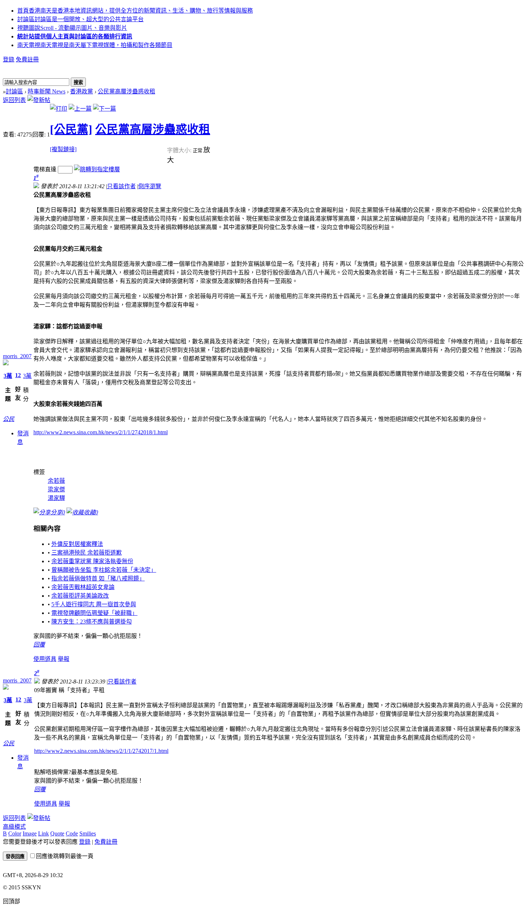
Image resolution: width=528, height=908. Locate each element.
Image (30, 833)
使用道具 (44, 659)
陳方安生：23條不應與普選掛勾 (91, 622)
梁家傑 (56, 489)
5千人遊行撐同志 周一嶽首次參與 (93, 604)
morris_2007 (17, 356)
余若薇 (56, 481)
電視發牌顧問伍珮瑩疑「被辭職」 (94, 613)
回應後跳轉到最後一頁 (64, 856)
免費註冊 (27, 59)
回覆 (39, 644)
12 (18, 375)
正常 (198, 150)
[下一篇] (104, 109)
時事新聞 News (46, 91)
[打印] (58, 109)
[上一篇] (80, 109)
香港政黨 (81, 91)
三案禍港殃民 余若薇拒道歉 (86, 553)
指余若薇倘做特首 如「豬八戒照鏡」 (98, 578)
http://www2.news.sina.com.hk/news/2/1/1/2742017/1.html (101, 751)
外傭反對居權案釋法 (77, 544)
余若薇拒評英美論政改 (80, 596)
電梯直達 (44, 169)
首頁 (135, 11)
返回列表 (14, 100)
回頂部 (11, 901)
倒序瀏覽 (149, 186)
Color (14, 833)
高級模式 (14, 827)
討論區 (80, 19)
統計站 (74, 36)
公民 (8, 419)
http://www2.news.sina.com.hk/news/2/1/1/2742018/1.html (100, 432)
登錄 (8, 59)
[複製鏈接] (63, 149)
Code (72, 833)
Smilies (87, 833)
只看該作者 (121, 186)
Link (43, 833)
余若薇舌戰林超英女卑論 (83, 587)
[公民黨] (71, 129)
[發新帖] (38, 100)
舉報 (63, 659)
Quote (57, 833)
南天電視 (94, 45)
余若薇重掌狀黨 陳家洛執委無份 (92, 561)
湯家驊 (56, 498)
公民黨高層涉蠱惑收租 (126, 91)
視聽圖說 (72, 28)
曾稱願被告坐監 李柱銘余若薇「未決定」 (103, 570)
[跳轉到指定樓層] (97, 169)
